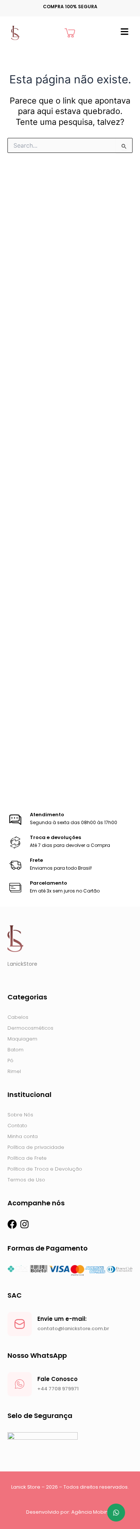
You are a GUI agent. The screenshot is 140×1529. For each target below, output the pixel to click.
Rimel (14, 1071)
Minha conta (22, 1136)
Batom (15, 1049)
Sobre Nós (20, 1114)
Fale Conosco (57, 1379)
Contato (17, 1125)
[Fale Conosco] (19, 1384)
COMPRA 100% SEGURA (70, 6)
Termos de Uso (26, 1179)
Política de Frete (27, 1158)
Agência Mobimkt (92, 1512)
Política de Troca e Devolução (44, 1168)
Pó (10, 1060)
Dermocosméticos (30, 1028)
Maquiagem (22, 1038)
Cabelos (17, 1017)
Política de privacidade (35, 1147)
